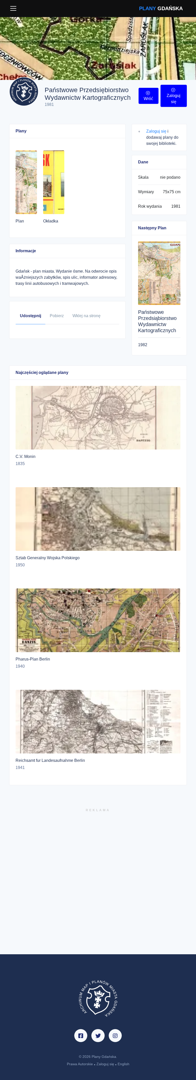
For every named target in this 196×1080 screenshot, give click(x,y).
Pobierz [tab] (57, 316)
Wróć (148, 98)
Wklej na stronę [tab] (86, 316)
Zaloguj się (173, 98)
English (123, 1064)
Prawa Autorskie (80, 1064)
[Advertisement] (98, 883)
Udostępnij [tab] (30, 316)
